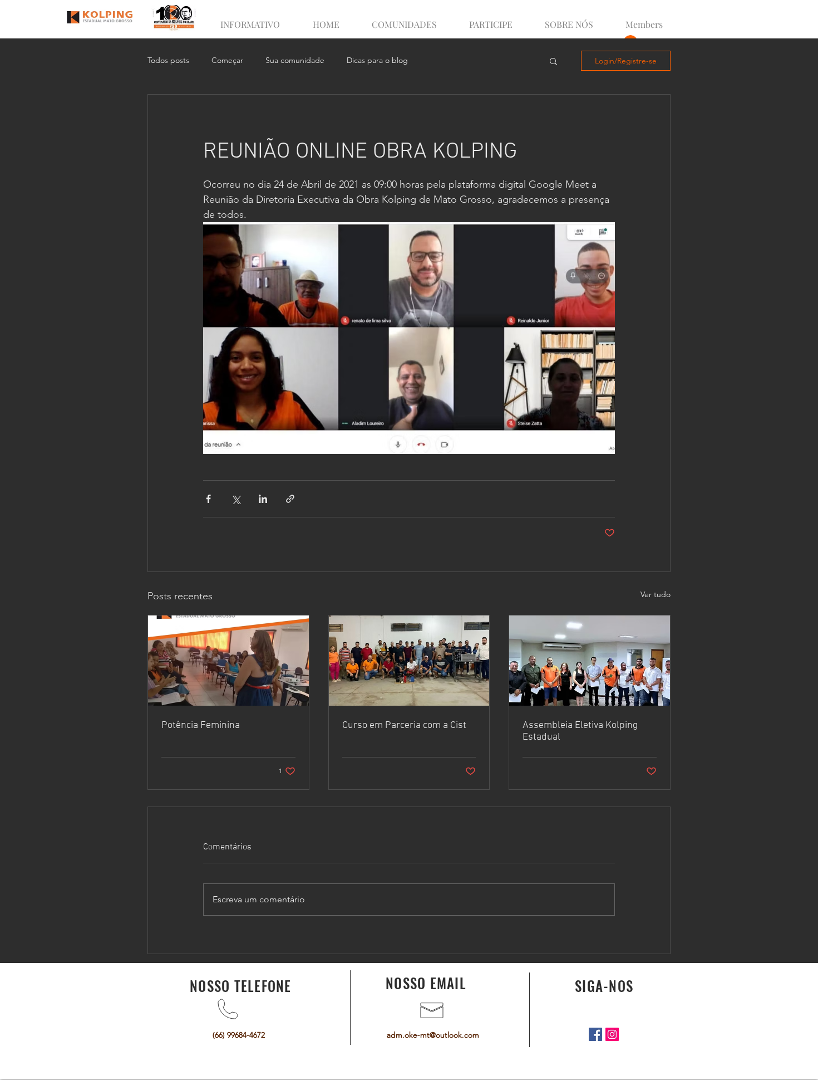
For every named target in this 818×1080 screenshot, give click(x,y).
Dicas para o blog (377, 60)
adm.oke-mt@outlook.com (433, 1035)
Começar (227, 60)
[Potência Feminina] (228, 660)
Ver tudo (655, 594)
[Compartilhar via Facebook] (208, 498)
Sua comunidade (294, 60)
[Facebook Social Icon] (595, 1034)
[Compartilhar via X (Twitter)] (235, 498)
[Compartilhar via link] (290, 498)
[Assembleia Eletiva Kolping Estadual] (589, 660)
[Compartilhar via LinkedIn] (263, 498)
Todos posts (168, 60)
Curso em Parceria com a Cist (404, 725)
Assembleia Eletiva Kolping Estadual (580, 731)
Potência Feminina (200, 725)
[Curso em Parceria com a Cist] (409, 660)
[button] (553, 60)
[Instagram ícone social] (612, 1034)
